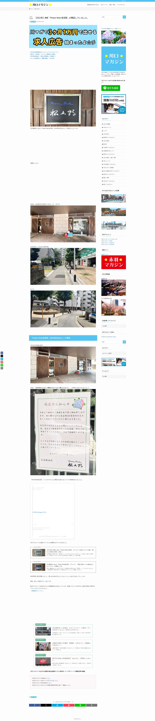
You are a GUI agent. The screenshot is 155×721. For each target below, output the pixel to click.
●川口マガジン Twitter (107, 241)
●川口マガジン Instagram (107, 242)
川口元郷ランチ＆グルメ (109, 164)
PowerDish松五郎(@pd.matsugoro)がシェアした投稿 (52, 536)
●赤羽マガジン (105, 254)
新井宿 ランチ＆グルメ (109, 137)
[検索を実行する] (124, 17)
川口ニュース (106, 161)
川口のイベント (107, 127)
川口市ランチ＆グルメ (109, 181)
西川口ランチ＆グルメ (109, 154)
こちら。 (48, 678)
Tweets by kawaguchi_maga (108, 336)
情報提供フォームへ (37, 590)
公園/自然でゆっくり (108, 150)
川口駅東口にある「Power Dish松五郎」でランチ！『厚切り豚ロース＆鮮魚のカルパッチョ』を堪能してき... (69, 565)
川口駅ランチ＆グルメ (109, 147)
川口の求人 (106, 134)
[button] (34, 705)
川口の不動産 (106, 124)
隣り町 (105, 144)
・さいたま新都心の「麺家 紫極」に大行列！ (42, 58)
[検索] (125, 1)
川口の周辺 (106, 140)
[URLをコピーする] (91, 705)
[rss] (123, 1)
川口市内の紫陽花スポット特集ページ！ (111, 28)
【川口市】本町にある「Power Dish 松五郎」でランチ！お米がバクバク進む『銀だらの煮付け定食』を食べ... (70, 550)
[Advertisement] (63, 73)
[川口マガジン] (40, 4)
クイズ (105, 130)
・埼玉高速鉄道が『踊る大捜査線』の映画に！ (42, 56)
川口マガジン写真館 (108, 167)
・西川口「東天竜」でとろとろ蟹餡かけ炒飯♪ (42, 54)
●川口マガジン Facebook (107, 244)
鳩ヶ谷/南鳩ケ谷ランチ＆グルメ (111, 171)
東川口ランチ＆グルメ (109, 174)
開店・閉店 (33, 21)
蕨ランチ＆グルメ (107, 184)
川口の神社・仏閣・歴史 (109, 157)
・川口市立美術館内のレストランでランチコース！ (44, 52)
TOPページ (71, 671)
